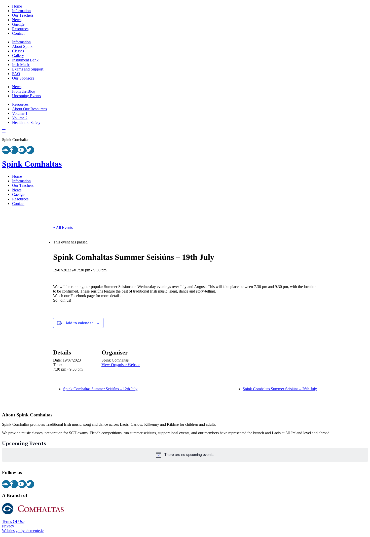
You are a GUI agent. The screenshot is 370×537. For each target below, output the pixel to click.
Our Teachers (22, 15)
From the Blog (23, 91)
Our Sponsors (23, 78)
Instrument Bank (25, 60)
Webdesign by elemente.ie (23, 530)
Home (17, 6)
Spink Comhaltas (32, 163)
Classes (18, 51)
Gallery (18, 55)
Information (21, 11)
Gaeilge (18, 24)
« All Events (63, 227)
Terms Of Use (13, 521)
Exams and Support (27, 69)
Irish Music (21, 64)
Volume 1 (19, 113)
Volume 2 (19, 118)
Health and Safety (26, 122)
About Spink (22, 46)
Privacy (8, 526)
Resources (20, 29)
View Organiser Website (120, 365)
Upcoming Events (26, 96)
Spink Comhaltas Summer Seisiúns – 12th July (100, 389)
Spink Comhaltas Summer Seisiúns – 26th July (280, 389)
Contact (18, 33)
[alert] (185, 455)
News (16, 20)
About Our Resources (29, 109)
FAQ (16, 73)
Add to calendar (79, 322)
